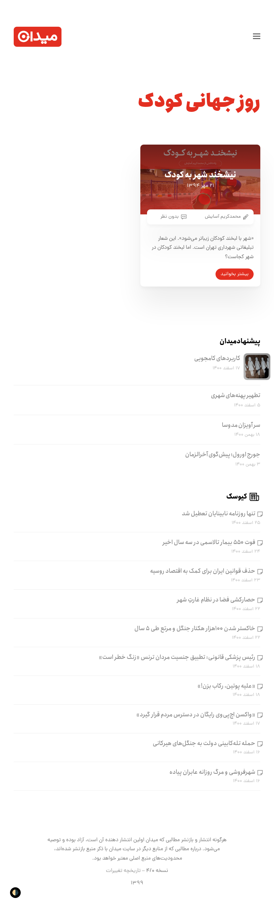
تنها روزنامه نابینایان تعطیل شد (218, 513)
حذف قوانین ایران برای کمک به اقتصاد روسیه (202, 571)
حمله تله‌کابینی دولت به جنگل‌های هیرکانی (204, 743)
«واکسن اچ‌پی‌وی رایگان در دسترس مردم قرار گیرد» (195, 714)
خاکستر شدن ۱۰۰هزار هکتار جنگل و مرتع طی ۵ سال (194, 628)
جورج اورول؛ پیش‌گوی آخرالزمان (222, 454)
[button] (256, 37)
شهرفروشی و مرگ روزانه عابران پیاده (212, 772)
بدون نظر (169, 216)
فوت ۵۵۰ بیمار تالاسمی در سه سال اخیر (209, 542)
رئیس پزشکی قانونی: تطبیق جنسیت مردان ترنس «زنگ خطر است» (177, 657)
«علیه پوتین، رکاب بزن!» (226, 686)
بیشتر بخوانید (235, 274)
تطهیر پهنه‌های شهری (235, 395)
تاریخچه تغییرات (123, 871)
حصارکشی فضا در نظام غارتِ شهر (216, 599)
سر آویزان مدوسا (241, 425)
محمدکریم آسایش (223, 216)
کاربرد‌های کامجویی (217, 358)
